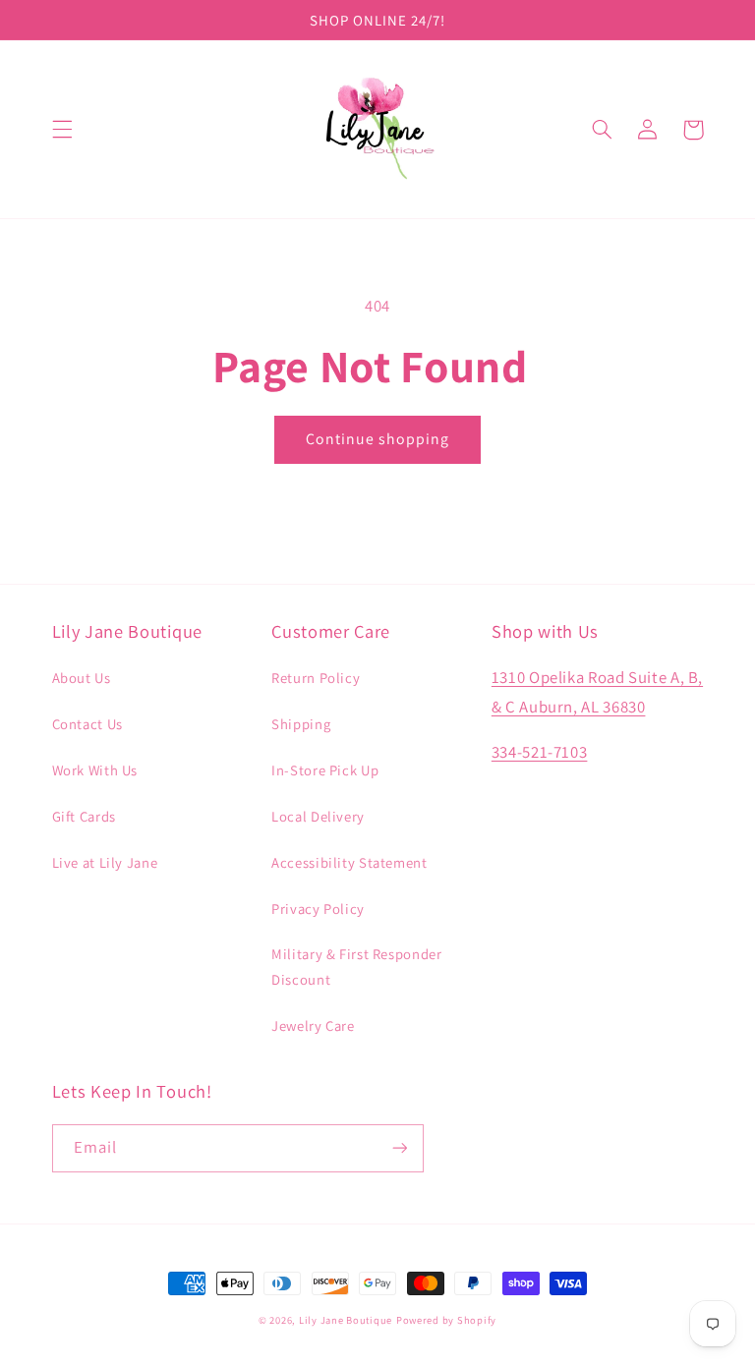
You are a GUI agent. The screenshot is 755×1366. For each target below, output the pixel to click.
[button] (62, 129)
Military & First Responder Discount (356, 966)
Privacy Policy (318, 908)
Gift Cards (84, 816)
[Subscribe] (399, 1148)
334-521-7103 (540, 752)
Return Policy (315, 677)
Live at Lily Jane (105, 862)
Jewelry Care (313, 1025)
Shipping (300, 723)
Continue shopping (378, 438)
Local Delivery (318, 816)
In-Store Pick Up (324, 770)
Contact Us (87, 723)
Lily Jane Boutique (345, 1320)
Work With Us (95, 770)
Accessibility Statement (349, 862)
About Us (81, 677)
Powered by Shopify (446, 1320)
